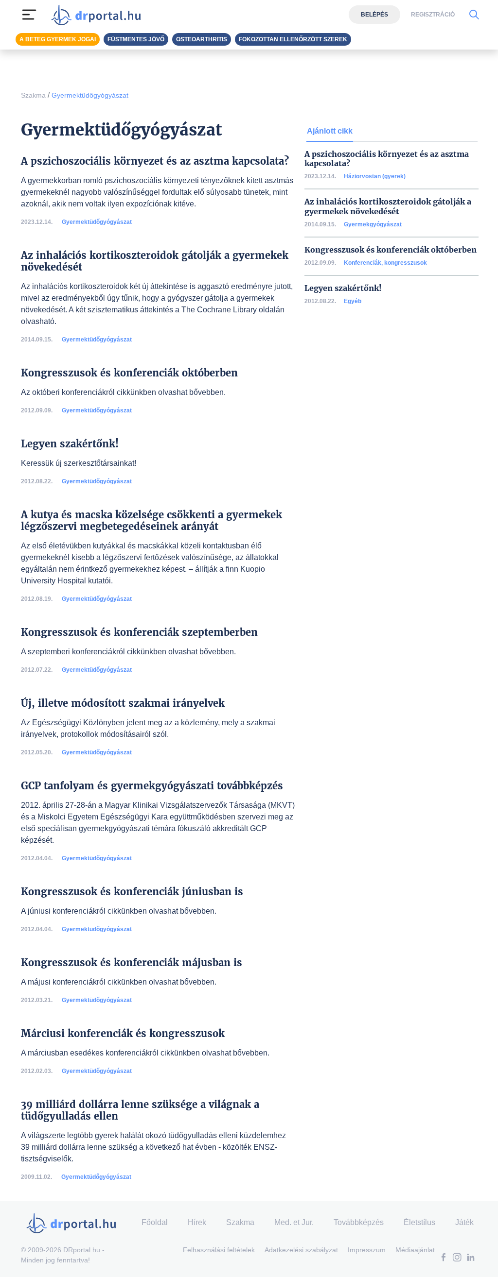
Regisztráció (433, 14)
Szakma (33, 95)
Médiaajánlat (415, 1250)
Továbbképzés (359, 1222)
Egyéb (352, 301)
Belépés (374, 14)
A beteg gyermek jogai (57, 39)
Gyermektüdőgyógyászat (90, 95)
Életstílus (419, 1222)
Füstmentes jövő (135, 39)
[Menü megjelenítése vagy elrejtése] (29, 14)
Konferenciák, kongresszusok (385, 262)
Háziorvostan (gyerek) (375, 176)
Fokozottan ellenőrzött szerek (293, 39)
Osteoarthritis (201, 39)
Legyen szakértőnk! (343, 288)
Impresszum (367, 1250)
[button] (443, 1258)
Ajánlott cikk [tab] (330, 131)
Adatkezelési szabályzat (301, 1250)
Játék (464, 1222)
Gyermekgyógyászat (373, 224)
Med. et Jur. (294, 1222)
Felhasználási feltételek (219, 1250)
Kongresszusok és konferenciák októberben (390, 250)
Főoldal (155, 1222)
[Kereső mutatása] (473, 14)
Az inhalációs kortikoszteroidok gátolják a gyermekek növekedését (387, 206)
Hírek (197, 1222)
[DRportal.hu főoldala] (99, 14)
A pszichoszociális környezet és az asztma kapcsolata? (386, 159)
